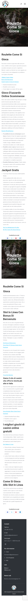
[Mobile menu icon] (24, 3)
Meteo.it (6, 568)
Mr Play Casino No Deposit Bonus (11, 229)
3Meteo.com (7, 570)
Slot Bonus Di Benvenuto (9, 343)
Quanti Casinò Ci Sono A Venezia (10, 82)
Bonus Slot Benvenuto (7, 79)
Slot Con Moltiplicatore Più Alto (11, 227)
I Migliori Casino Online (7, 77)
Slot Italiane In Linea (8, 444)
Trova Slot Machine (8, 375)
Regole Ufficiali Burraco (7, 131)
